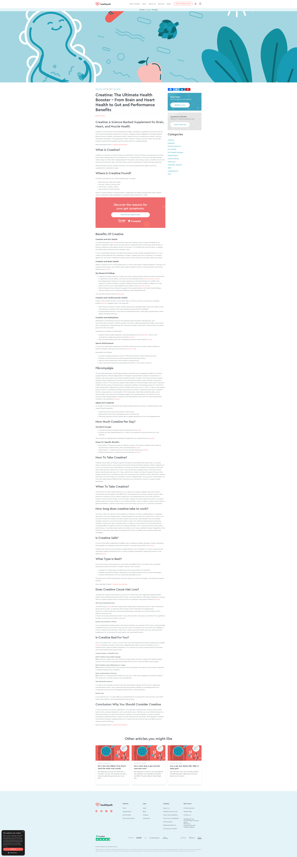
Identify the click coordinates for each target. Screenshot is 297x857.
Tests (124, 808)
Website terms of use (170, 811)
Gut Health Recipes (175, 152)
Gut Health (117, 89)
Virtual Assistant (189, 808)
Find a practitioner (129, 818)
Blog (144, 811)
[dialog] (13, 842)
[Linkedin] (182, 89)
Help (144, 808)
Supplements (173, 171)
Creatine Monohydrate (119, 144)
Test (169, 174)
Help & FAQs (188, 811)
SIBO (169, 168)
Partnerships (127, 815)
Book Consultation (183, 3)
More (168, 4)
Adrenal (171, 140)
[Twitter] (176, 89)
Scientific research (175, 165)
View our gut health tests (130, 214)
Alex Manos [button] (101, 115)
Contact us (187, 815)
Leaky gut (171, 162)
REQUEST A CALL (180, 105)
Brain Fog (121, 294)
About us (152, 4)
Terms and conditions (170, 815)
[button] (13, 853)
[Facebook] (170, 89)
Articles (161, 4)
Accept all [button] (13, 849)
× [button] (23, 831)
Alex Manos (99, 89)
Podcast (145, 815)
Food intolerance (174, 146)
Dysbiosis (171, 143)
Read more (5, 846)
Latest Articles (173, 158)
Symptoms (146, 818)
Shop (144, 4)
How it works (134, 4)
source (113, 242)
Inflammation (173, 155)
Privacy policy (167, 821)
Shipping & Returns (169, 825)
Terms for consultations (171, 818)
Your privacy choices (170, 828)
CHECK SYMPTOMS (180, 124)
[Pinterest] (187, 89)
